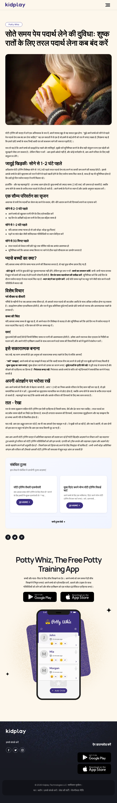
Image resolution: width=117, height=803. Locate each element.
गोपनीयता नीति (77, 790)
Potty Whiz (14, 24)
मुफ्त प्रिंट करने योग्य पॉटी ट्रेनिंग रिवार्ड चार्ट (82, 488)
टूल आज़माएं (23, 502)
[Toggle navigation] (108, 5)
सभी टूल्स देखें (57, 521)
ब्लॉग (40, 790)
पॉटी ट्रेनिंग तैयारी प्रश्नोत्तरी (27, 487)
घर (34, 790)
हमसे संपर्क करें (12, 742)
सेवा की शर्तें (64, 790)
